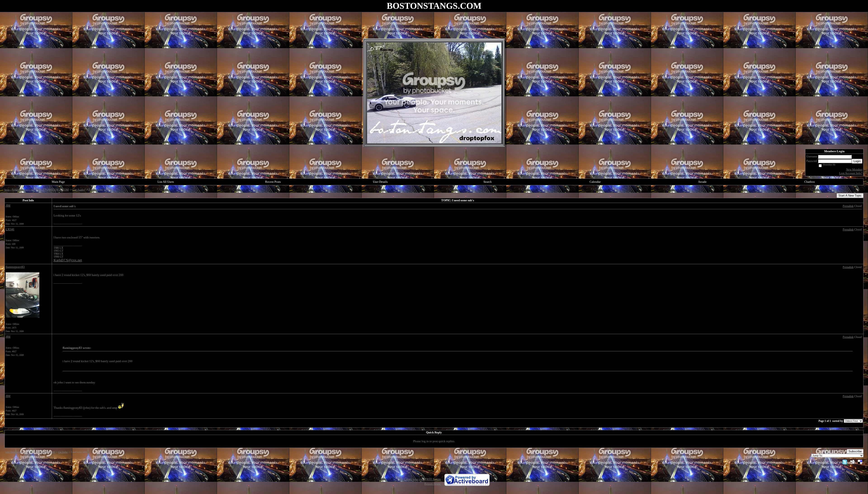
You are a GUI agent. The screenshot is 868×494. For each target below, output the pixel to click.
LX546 (10, 229)
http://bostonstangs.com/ (20, 189)
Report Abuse (432, 483)
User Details (380, 181)
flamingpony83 (15, 266)
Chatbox (809, 181)
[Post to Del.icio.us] (859, 461)
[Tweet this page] (844, 461)
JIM (8, 205)
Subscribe (855, 451)
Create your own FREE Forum (422, 479)
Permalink (848, 206)
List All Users (166, 181)
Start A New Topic (850, 195)
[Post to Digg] (852, 461)
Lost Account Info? (850, 173)
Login (857, 161)
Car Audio (79, 189)
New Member (854, 169)
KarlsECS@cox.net (68, 260)
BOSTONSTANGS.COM (54, 189)
